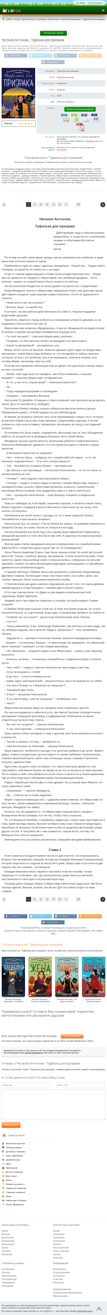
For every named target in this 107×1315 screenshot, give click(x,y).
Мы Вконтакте (52, 62)
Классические (8, 1244)
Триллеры (6, 1251)
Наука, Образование (14, 1156)
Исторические (8, 1241)
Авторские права (53, 33)
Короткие (6, 1272)
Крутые (5, 1247)
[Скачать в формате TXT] (85, 121)
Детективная (59, 1237)
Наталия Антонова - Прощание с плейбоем (13, 1000)
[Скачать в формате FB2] (65, 121)
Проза (8, 1164)
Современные (8, 1282)
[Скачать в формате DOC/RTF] (95, 121)
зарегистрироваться (34, 1053)
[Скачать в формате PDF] (80, 131)
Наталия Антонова (65, 77)
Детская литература (14, 1172)
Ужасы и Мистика (61, 1251)
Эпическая (58, 1257)
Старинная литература (15, 1192)
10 (78, 204)
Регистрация (97, 3)
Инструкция (62, 150)
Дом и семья (11, 1176)
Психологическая (61, 1247)
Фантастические (9, 1275)
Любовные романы (14, 1148)
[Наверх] (99, 1309)
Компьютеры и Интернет (16, 1200)
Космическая (59, 1241)
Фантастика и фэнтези (15, 1143)
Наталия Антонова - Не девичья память (67, 1000)
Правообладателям (62, 1289)
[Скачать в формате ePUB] (75, 121)
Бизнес (9, 1180)
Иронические (8, 1237)
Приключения (11, 1168)
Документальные (13, 1160)
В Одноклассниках (91, 56)
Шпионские (7, 1254)
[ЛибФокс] (11, 10)
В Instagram (64, 56)
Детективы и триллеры (15, 1152)
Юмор (8, 1196)
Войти (82, 3)
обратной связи (84, 1311)
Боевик (5, 1230)
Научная (57, 1244)
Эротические (7, 1286)
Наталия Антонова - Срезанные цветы (93, 1000)
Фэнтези (57, 1254)
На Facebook (15, 56)
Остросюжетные (9, 1279)
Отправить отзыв (11, 1125)
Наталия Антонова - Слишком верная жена (40, 1000)
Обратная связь (60, 1296)
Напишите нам (92, 141)
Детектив (61, 89)
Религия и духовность (15, 1184)
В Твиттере (39, 56)
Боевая (56, 1230)
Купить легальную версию (80, 109)
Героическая (59, 1234)
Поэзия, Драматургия (15, 1204)
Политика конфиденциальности (67, 1292)
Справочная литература (16, 1188)
